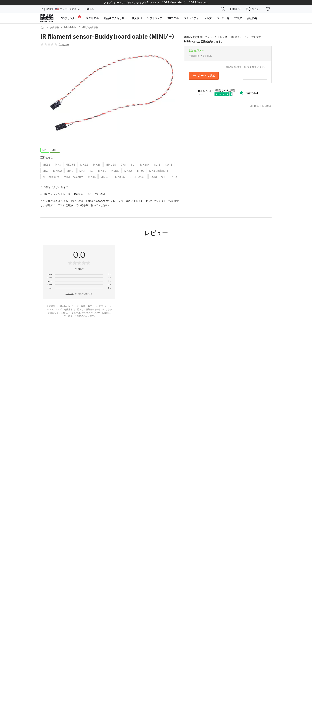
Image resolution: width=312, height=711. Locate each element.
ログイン (69, 293)
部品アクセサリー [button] (115, 18)
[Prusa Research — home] (47, 18)
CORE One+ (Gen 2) (174, 2)
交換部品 (54, 27)
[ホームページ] (42, 27)
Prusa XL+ (153, 2)
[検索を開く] (222, 9)
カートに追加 (206, 75)
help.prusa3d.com (97, 200)
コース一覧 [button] (222, 18)
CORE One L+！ (198, 2)
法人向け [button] (137, 18)
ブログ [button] (238, 18)
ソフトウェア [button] (154, 18)
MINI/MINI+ (70, 27)
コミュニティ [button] (191, 18)
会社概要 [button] (252, 18)
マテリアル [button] (92, 18)
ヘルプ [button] (207, 18)
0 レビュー (64, 44)
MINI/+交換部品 (90, 27)
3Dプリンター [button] (70, 18)
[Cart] (268, 9)
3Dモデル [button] (173, 18)
